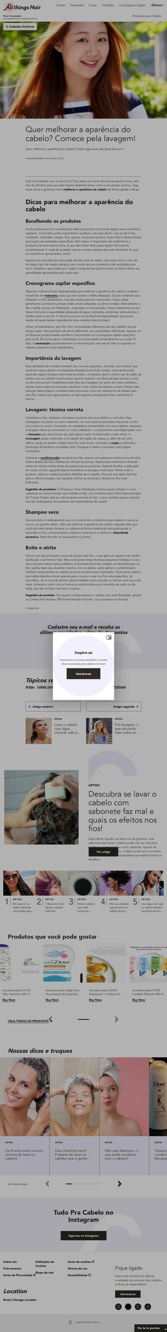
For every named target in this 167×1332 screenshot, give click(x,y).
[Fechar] (109, 637)
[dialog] (83, 666)
